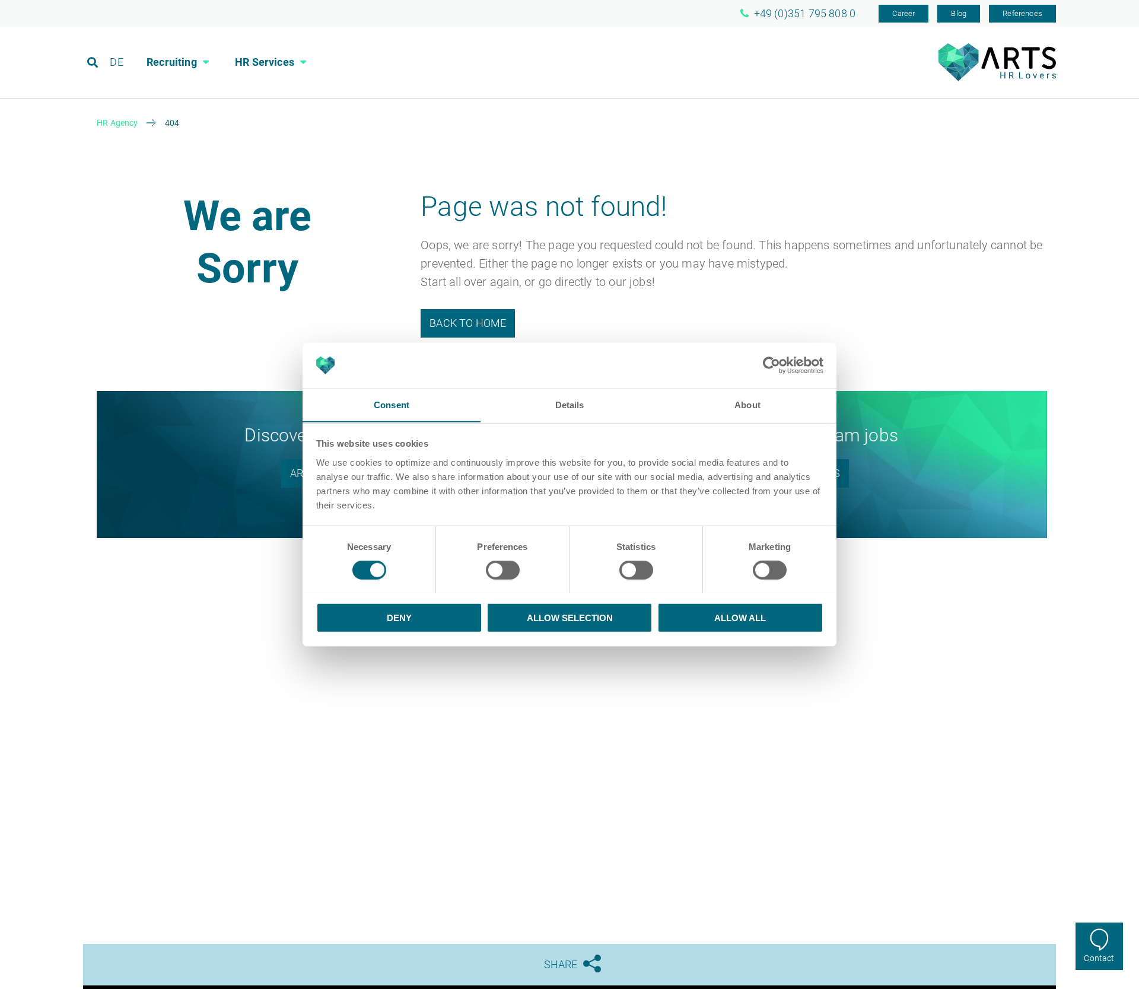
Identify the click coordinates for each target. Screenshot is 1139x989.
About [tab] (747, 404)
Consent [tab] (391, 404)
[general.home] (997, 78)
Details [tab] (569, 404)
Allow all (740, 617)
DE (116, 62)
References (1022, 13)
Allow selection (570, 617)
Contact (1099, 958)
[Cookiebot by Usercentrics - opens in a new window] (771, 365)
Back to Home (467, 323)
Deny (399, 617)
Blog (958, 13)
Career (903, 13)
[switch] (503, 569)
